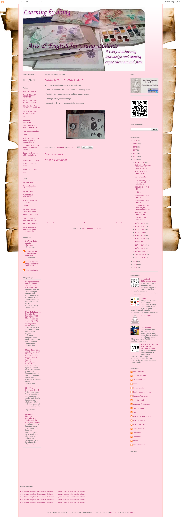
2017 (135, 150)
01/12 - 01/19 (140, 257)
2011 (135, 268)
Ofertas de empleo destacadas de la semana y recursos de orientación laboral (53, 491)
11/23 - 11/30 (140, 229)
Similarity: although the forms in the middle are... (142, 167)
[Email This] (83, 147)
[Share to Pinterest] (92, 147)
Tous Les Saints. (31, 270)
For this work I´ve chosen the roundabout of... (141, 207)
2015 (135, 156)
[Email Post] (78, 147)
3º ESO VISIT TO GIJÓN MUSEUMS (31, 287)
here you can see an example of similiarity (142, 182)
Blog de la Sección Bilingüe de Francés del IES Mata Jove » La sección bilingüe (33, 316)
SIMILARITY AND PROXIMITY (140, 173)
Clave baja (29, 245)
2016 (135, 153)
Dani (135, 384)
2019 (135, 144)
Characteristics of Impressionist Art (30, 127)
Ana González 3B (140, 372)
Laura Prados (138, 408)
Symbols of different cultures (148, 280)
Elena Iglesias (139, 388)
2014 (135, 159)
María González (139, 420)
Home (86, 223)
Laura (135, 412)
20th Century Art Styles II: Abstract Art (32, 107)
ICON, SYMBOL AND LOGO (141, 188)
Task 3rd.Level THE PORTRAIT (31, 96)
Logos (143, 298)
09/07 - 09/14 (141, 254)
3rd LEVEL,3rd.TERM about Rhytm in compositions (31, 140)
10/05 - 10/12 (140, 251)
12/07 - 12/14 (140, 223)
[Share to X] (87, 147)
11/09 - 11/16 (140, 236)
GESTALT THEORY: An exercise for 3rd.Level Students (149, 346)
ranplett (113, 512)
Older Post (119, 223)
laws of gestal (140, 177)
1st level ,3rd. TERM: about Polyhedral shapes (31, 147)
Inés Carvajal (138, 400)
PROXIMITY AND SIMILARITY (140, 218)
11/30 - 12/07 (140, 226)
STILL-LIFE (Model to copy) (31, 165)
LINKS (25, 135)
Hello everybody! (32, 390)
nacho (135, 441)
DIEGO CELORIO (139, 380)
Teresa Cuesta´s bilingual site (29, 187)
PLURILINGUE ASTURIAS (28, 196)
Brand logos (146, 315)
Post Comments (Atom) (91, 228)
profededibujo (139, 445)
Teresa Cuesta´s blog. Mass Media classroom (32, 264)
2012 (135, 264)
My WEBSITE (28, 182)
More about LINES (30, 169)
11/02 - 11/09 (140, 239)
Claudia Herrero (139, 376)
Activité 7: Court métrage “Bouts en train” (32, 324)
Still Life (137, 192)
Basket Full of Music (31, 215)
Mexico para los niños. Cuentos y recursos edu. (29, 229)
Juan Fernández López (142, 404)
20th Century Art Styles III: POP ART (30, 112)
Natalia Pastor (31, 251)
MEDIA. (25, 206)
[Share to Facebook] (90, 147)
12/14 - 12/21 (140, 162)
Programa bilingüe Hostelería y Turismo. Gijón (31, 417)
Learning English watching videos (30, 219)
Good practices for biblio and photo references (30, 155)
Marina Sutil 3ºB (139, 424)
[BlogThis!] (85, 147)
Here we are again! (32, 422)
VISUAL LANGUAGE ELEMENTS (30, 201)
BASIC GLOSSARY (29, 91)
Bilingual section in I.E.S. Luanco (32, 283)
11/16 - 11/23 (140, 232)
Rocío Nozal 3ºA (139, 428)
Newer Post (51, 223)
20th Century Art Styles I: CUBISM (30, 101)
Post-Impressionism (31, 131)
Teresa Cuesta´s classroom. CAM (29, 210)
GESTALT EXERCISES (31, 160)
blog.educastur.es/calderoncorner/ (32, 351)
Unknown (137, 433)
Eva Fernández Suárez (142, 392)
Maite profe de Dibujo (142, 416)
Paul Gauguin (146, 327)
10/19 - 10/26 (140, 245)
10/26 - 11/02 (140, 242)
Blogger (131, 512)
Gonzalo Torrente (140, 396)
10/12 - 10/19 (140, 248)
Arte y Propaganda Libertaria (32, 254)
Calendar (26, 117)
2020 (135, 141)
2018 (135, 147)
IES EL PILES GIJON (30, 224)
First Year (29, 388)
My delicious (28, 191)
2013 (135, 261)
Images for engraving (27, 121)
